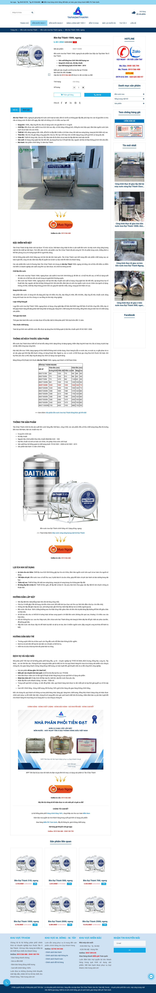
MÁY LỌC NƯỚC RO (109, 23)
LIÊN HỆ (133, 23)
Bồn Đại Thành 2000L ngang (60, 921)
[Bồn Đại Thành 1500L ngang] (78, 12)
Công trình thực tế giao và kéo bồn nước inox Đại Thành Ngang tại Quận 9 (129, 264)
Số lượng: (57, 87)
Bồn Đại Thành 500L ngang (61, 881)
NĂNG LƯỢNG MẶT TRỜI (75, 23)
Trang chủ (13, 30)
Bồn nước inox (119, 94)
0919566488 (36, 2)
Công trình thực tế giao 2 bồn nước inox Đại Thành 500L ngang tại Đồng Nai (129, 304)
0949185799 (24, 2)
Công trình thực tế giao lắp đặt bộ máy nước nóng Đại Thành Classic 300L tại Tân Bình (129, 185)
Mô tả (15, 110)
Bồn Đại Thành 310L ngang (26, 881)
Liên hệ (98, 95)
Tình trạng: (57, 82)
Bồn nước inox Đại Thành (28, 30)
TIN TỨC (122, 23)
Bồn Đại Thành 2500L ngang (95, 921)
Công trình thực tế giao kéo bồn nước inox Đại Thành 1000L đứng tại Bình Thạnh (129, 225)
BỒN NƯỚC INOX (38, 23)
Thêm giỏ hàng (68, 95)
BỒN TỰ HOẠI (94, 23)
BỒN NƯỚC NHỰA (55, 23)
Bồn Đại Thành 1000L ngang (26, 921)
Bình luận (26, 110)
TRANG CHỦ (24, 23)
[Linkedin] (71, 103)
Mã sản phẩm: (59, 49)
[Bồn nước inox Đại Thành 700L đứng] (61, 225)
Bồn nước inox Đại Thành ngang (51, 30)
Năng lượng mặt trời (121, 99)
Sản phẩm (118, 103)
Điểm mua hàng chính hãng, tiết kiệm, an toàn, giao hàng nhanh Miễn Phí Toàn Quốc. (72, 2)
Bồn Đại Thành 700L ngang (95, 881)
